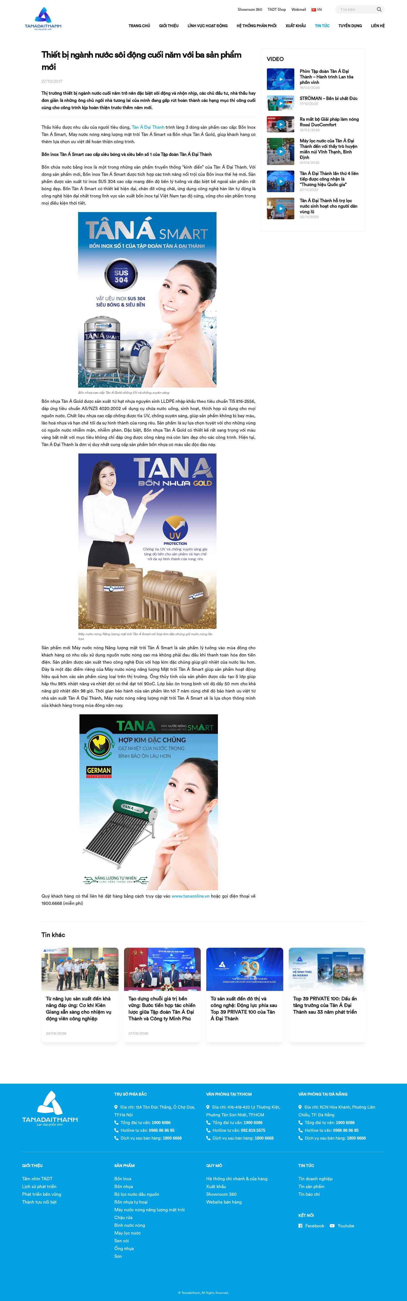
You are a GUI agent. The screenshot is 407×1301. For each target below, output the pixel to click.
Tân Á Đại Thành (148, 127)
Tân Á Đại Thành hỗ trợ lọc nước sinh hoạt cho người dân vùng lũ (328, 206)
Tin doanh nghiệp (315, 1178)
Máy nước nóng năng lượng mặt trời (149, 1209)
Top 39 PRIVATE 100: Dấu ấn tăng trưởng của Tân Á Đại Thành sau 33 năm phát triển (325, 1005)
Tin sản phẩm (311, 1186)
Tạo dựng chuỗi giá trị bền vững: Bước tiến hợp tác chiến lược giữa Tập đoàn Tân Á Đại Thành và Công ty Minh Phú (161, 1008)
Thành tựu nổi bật (39, 1202)
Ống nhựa (124, 1248)
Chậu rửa (123, 1217)
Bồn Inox (123, 1178)
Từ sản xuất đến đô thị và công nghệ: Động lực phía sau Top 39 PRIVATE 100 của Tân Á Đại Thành (244, 1008)
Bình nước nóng (129, 1225)
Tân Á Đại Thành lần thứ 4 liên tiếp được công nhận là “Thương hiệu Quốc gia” (329, 179)
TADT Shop (277, 9)
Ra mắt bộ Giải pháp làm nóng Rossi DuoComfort (329, 121)
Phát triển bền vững (41, 1194)
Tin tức (322, 26)
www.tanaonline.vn (191, 896)
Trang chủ (139, 26)
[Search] (379, 9)
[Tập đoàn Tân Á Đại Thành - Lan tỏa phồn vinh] (43, 18)
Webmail (299, 9)
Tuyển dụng (350, 26)
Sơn (118, 1256)
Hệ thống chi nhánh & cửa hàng (236, 1178)
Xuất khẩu (296, 26)
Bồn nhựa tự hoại (131, 1202)
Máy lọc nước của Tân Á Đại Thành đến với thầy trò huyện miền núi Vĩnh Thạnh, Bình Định (328, 149)
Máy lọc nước (127, 1233)
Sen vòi (121, 1240)
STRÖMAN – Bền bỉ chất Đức (328, 98)
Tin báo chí (309, 1194)
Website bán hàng (224, 1202)
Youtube (345, 1225)
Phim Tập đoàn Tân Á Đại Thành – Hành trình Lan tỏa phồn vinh (326, 76)
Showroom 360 (250, 9)
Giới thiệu (169, 26)
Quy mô (214, 1165)
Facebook (314, 1225)
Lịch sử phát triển (39, 1186)
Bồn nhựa (123, 1186)
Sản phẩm (124, 1165)
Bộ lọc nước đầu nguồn (136, 1194)
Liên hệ (378, 26)
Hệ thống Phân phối (257, 26)
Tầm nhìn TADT (37, 1178)
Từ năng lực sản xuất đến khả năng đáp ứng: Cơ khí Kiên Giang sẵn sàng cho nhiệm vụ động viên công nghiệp (78, 1008)
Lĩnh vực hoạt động (208, 26)
